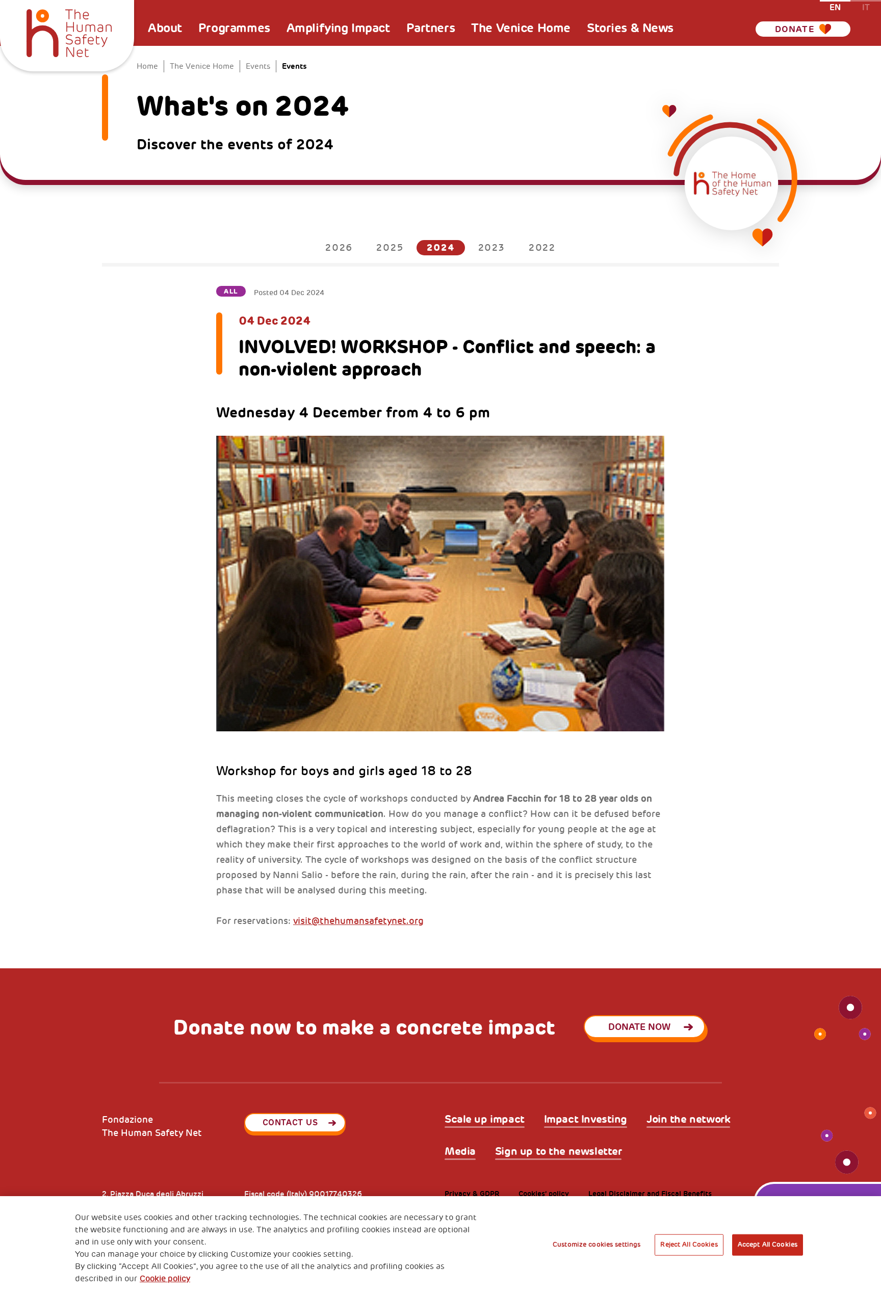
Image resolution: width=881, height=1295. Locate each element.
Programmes (234, 28)
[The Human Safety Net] (69, 32)
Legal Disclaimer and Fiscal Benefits (650, 1194)
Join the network (688, 1119)
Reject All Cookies (688, 1244)
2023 (491, 247)
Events (258, 66)
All (231, 291)
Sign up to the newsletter (558, 1151)
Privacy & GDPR (472, 1194)
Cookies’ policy (544, 1194)
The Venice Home (521, 28)
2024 (440, 247)
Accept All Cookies (767, 1244)
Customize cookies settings (596, 1244)
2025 (389, 247)
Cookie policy (165, 1279)
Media (460, 1151)
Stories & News (630, 28)
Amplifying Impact (338, 28)
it (866, 7)
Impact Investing (585, 1119)
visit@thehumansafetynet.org (358, 921)
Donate (795, 29)
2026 (339, 247)
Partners (430, 28)
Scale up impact (485, 1119)
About (165, 28)
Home (147, 66)
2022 (542, 247)
